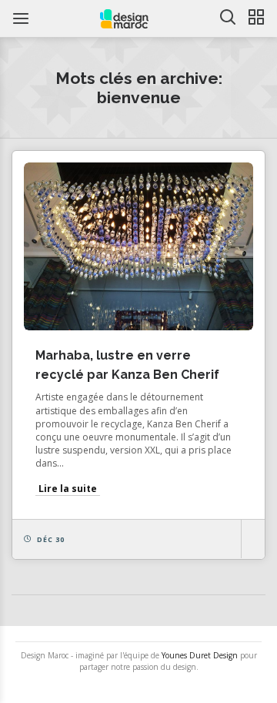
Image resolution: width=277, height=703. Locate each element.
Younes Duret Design (200, 655)
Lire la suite (67, 488)
